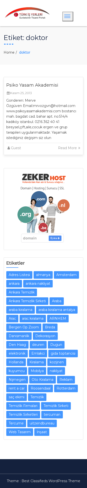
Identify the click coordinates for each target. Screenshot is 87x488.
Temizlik (37, 397)
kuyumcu (17, 371)
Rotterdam (66, 388)
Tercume (16, 423)
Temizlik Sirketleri (23, 414)
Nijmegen (17, 379)
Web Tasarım (20, 432)
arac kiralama (33, 318)
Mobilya (37, 371)
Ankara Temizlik (22, 292)
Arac (12, 318)
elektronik (17, 353)
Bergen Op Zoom (24, 327)
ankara (14, 283)
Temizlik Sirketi (56, 406)
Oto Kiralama (42, 379)
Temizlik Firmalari (23, 406)
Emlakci (38, 353)
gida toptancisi (63, 353)
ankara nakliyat (38, 283)
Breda (50, 327)
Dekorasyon (45, 336)
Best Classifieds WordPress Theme (51, 481)
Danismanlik (19, 336)
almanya (43, 275)
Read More (68, 148)
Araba (56, 301)
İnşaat (42, 432)
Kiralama (36, 362)
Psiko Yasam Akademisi (32, 85)
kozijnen (57, 362)
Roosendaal (41, 388)
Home (9, 52)
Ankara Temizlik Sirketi (27, 301)
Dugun (56, 344)
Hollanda (16, 362)
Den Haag (17, 344)
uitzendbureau (42, 423)
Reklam (65, 379)
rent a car (17, 388)
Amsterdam (66, 275)
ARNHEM (58, 318)
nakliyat (56, 371)
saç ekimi (16, 397)
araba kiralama (20, 310)
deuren (38, 344)
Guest (16, 148)
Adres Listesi (19, 275)
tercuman (52, 414)
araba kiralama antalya (56, 310)
